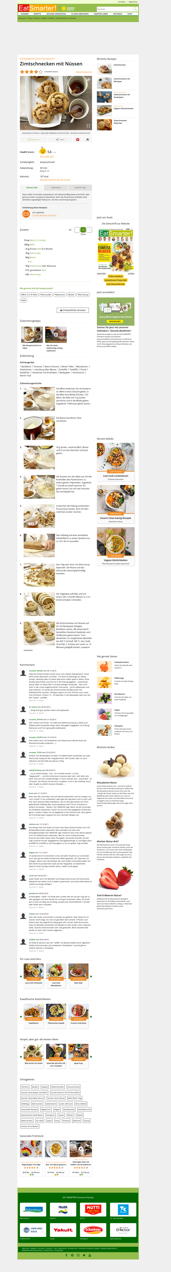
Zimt (44, 270)
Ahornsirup (35, 274)
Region (57, 1109)
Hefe (39, 248)
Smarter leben (101, 14)
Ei (31, 261)
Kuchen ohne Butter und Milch (34, 1092)
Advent (80, 1115)
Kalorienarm (51, 1104)
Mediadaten (48, 1250)
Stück (83, 234)
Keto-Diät (78, 983)
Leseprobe (101, 273)
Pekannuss (60, 294)
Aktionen (117, 14)
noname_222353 (36, 737)
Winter (70, 1115)
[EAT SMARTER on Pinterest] (72, 1255)
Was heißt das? (47, 156)
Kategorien (58, 1250)
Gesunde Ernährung (56, 14)
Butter (33, 257)
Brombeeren (119, 694)
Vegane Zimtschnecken (123, 108)
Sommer (25, 14)
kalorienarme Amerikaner (32, 1115)
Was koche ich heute (33, 1063)
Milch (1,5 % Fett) (38, 240)
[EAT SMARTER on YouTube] (90, 1255)
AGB (55, 1248)
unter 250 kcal (66, 1104)
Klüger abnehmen (80, 14)
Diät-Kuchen (37, 1104)
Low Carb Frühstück (33, 983)
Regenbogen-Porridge (31, 1164)
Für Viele (39, 1121)
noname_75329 (35, 752)
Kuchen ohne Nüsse (56, 1098)
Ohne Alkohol (80, 1104)
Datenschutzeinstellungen (89, 1248)
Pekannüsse (35, 266)
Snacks (87, 1121)
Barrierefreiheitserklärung (32, 1250)
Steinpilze (118, 726)
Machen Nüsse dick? (108, 841)
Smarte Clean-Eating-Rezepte (115, 518)
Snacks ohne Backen (29, 1126)
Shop (129, 14)
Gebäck (45, 1087)
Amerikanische (84, 1109)
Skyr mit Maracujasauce (56, 1164)
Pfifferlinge (119, 678)
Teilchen (25, 1087)
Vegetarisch (46, 1109)
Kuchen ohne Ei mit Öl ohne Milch (65, 1092)
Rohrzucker (35, 253)
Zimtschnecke (120, 65)
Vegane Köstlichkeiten (115, 560)
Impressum (62, 1248)
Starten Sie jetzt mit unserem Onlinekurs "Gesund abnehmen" (114, 329)
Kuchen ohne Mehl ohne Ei (32, 1098)
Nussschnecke (73, 1087)
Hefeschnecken (57, 1087)
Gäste (49, 1121)
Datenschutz (72, 1248)
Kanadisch (50, 1115)
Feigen (117, 710)
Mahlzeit (76, 1121)
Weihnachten (27, 1121)
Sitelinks (41, 1248)
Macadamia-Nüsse (107, 782)
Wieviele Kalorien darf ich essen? (55, 179)
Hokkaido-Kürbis (121, 662)
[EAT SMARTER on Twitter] (84, 1255)
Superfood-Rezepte (29, 1109)
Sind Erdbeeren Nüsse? (109, 895)
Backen (35, 1087)
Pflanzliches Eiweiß (56, 1023)
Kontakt (49, 1248)
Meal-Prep (78, 1063)
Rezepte (37, 14)
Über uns (25, 1248)
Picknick (66, 1121)
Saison (61, 1115)
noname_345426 (36, 671)
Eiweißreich (34, 1023)
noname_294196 (36, 719)
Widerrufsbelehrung (108, 1248)
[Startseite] (37, 8)
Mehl (32, 244)
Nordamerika (69, 1109)
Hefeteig (24, 1104)
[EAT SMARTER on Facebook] (66, 1255)
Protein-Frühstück (78, 1023)
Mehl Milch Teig (74, 1098)
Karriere (33, 1248)
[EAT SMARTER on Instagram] (78, 1255)
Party (57, 1121)
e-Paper (131, 273)
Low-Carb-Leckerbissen (115, 475)
